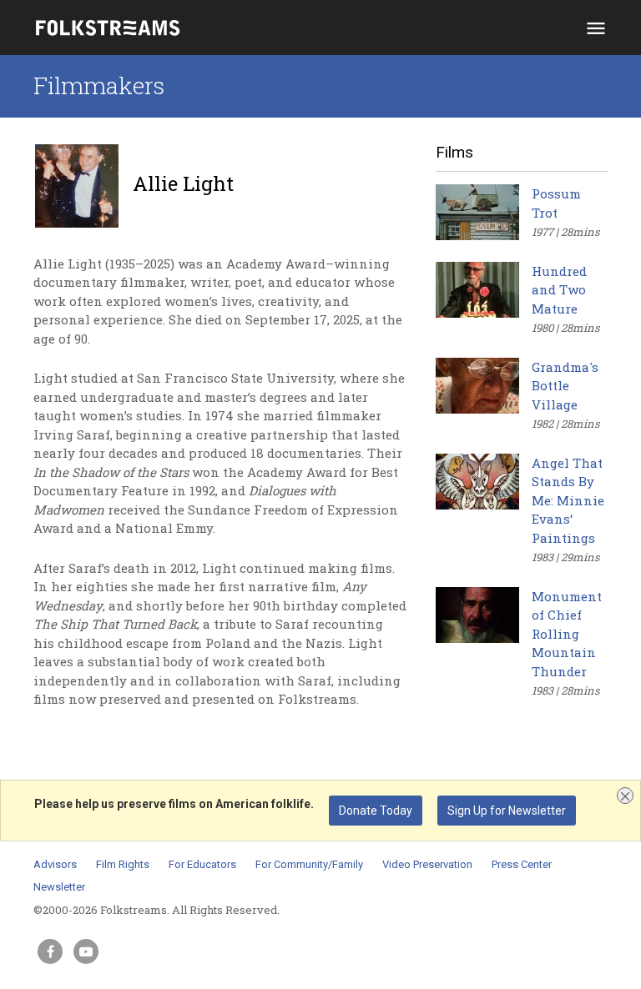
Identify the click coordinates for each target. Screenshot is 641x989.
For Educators (202, 864)
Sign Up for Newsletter (506, 810)
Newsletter (59, 887)
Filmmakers (98, 85)
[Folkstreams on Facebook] (50, 951)
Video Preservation (427, 864)
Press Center (522, 864)
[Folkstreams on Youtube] (85, 951)
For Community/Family (309, 864)
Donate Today (375, 810)
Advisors (55, 864)
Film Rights (122, 864)
